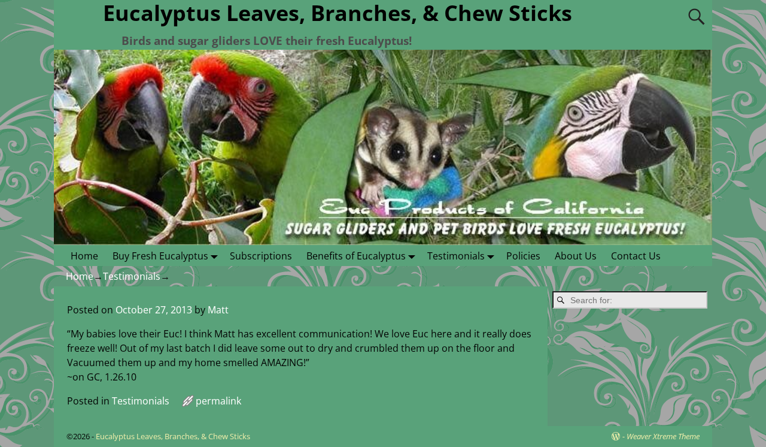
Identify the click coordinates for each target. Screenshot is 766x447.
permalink (218, 400)
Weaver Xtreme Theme (663, 436)
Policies (523, 255)
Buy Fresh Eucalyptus (160, 255)
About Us (576, 255)
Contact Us (636, 255)
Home (84, 255)
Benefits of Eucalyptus (356, 255)
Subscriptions (261, 255)
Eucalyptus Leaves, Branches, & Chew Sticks (173, 436)
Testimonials (456, 255)
